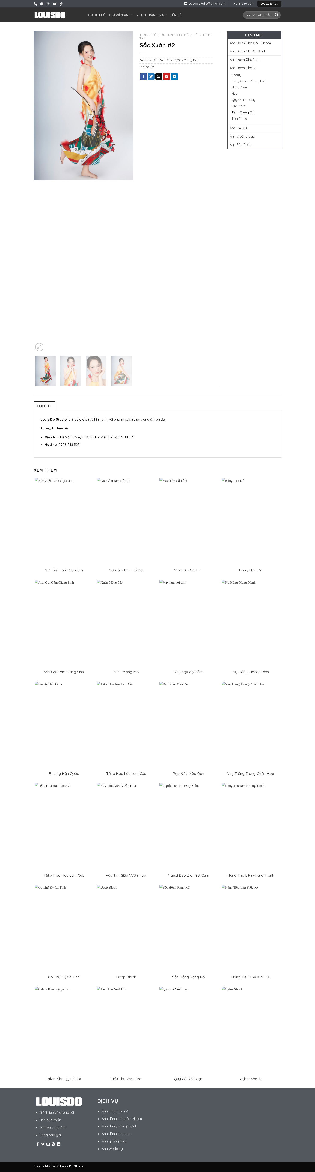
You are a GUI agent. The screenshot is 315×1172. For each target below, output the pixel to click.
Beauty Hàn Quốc (64, 773)
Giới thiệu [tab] (44, 406)
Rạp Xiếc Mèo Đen (188, 773)
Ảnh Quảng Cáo (242, 136)
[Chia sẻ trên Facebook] (143, 76)
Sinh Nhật (238, 106)
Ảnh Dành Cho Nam (245, 59)
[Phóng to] (39, 347)
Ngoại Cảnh (240, 87)
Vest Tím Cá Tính (188, 570)
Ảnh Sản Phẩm (241, 144)
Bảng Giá (156, 15)
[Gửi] (276, 15)
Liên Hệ (175, 15)
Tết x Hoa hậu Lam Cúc (126, 773)
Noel (235, 94)
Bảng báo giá (50, 1135)
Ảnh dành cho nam (117, 1134)
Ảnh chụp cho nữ (115, 1111)
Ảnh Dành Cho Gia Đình (248, 51)
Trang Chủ (96, 15)
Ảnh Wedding (112, 1149)
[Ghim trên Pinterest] (166, 76)
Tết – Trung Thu (187, 60)
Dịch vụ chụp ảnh (52, 1127)
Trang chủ (148, 35)
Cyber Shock (250, 1078)
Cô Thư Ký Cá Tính (64, 977)
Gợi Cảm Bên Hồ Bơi (126, 570)
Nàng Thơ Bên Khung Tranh (250, 875)
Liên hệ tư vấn (50, 1120)
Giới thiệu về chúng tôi (56, 1112)
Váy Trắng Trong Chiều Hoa (250, 773)
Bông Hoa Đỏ (250, 570)
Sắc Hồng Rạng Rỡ (188, 977)
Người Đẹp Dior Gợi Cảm (188, 875)
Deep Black (126, 977)
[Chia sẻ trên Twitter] (151, 76)
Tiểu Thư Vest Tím (126, 1078)
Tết (152, 67)
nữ (147, 67)
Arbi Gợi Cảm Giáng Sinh (64, 672)
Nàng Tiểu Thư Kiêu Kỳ (250, 977)
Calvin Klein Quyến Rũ (63, 1078)
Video (141, 15)
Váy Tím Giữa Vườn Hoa (126, 875)
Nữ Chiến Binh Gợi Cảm (64, 570)
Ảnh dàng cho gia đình (119, 1126)
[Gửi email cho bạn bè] (158, 76)
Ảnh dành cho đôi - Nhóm (122, 1119)
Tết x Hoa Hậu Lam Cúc (64, 875)
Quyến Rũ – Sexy (244, 100)
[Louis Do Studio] (50, 15)
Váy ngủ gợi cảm (188, 672)
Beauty (237, 75)
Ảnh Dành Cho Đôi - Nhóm (250, 43)
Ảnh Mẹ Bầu (239, 128)
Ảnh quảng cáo (114, 1141)
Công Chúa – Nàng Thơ (248, 81)
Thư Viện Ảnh (119, 15)
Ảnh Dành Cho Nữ (175, 35)
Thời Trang (239, 119)
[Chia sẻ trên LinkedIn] (174, 76)
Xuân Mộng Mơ (126, 672)
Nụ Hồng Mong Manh (250, 672)
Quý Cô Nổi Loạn (188, 1078)
